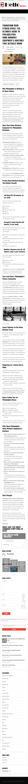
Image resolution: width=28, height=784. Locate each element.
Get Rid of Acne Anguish (11, 535)
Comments (4, 580)
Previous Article (9, 541)
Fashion (3, 687)
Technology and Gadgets (7, 737)
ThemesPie (9, 781)
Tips (3, 740)
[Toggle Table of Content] (16, 84)
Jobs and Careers (5, 705)
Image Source (5, 323)
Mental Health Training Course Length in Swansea (12, 645)
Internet (3, 702)
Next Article (6, 544)
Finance (3, 690)
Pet (2, 722)
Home (4, 17)
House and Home (5, 699)
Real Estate (4, 725)
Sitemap (3, 762)
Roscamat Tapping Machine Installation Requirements (13, 660)
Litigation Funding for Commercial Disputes (11, 650)
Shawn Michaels (10, 47)
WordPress (23, 781)
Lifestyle (3, 710)
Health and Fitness (10, 17)
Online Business (5, 716)
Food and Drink (5, 693)
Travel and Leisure (5, 743)
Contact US (4, 757)
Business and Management (7, 675)
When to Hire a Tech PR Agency (8, 665)
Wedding (4, 749)
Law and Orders (5, 708)
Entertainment (5, 684)
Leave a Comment (8, 51)
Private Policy (4, 760)
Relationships (4, 728)
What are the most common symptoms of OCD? (12, 528)
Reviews (3, 731)
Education (4, 681)
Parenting (4, 719)
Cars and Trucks (5, 678)
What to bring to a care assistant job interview (12, 655)
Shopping (4, 734)
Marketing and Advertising (7, 713)
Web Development (6, 746)
